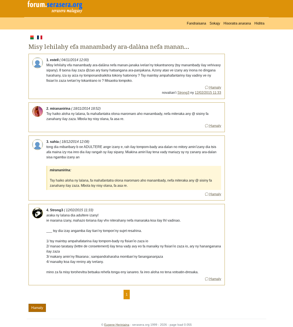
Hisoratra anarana (237, 23)
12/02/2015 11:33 (208, 92)
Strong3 (183, 92)
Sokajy (215, 23)
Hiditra (259, 23)
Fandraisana (196, 23)
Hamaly (214, 87)
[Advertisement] (245, 99)
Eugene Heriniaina (116, 324)
